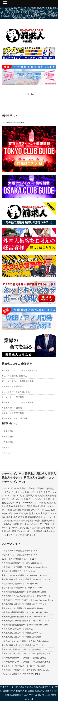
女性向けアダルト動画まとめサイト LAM (19, 555)
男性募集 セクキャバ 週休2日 (14, 418)
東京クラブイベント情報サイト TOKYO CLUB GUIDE (25, 575)
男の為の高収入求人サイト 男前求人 (17, 629)
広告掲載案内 (7, 436)
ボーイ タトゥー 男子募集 (13, 397)
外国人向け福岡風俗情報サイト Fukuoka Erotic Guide (25, 625)
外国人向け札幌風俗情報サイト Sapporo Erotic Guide (25, 612)
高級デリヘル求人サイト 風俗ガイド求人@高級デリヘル (26, 653)
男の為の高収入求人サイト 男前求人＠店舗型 (21, 637)
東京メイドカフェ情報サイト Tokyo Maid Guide (22, 588)
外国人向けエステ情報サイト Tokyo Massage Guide (24, 567)
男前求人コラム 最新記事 (17, 363)
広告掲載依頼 (7, 442)
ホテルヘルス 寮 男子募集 (13, 413)
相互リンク (6, 453)
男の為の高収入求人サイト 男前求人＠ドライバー (23, 645)
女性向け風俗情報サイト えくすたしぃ (18, 571)
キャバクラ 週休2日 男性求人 (14, 376)
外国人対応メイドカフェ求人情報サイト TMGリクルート (26, 596)
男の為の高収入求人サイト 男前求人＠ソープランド (24, 604)
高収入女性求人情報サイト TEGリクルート (20, 583)
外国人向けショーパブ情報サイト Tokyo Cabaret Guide (26, 641)
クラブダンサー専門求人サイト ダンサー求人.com (23, 666)
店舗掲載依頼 (7, 431)
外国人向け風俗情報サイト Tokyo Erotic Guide (22, 563)
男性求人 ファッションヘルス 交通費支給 (19, 370)
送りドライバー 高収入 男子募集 (16, 392)
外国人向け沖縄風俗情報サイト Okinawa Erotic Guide (25, 616)
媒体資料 (5, 447)
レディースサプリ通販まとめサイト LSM (19, 551)
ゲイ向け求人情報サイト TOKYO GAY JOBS (21, 674)
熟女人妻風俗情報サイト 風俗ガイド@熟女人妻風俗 (24, 658)
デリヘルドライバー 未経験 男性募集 (18, 381)
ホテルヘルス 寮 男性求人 (13, 386)
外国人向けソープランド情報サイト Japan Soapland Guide (27, 600)
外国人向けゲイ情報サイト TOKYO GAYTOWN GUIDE (25, 670)
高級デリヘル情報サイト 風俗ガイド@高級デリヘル (24, 649)
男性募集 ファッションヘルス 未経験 (18, 402)
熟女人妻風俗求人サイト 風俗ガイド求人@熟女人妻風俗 (26, 662)
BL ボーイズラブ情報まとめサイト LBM (19, 559)
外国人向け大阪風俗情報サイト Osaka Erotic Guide (24, 592)
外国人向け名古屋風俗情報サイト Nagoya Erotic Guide (25, 620)
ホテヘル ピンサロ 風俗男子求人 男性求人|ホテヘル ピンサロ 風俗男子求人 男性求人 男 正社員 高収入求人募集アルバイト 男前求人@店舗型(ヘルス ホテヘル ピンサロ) (29, 691)
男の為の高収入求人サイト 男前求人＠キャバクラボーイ (26, 579)
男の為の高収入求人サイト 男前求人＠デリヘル (22, 633)
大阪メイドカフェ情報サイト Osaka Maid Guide (23, 608)
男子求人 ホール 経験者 (12, 408)
